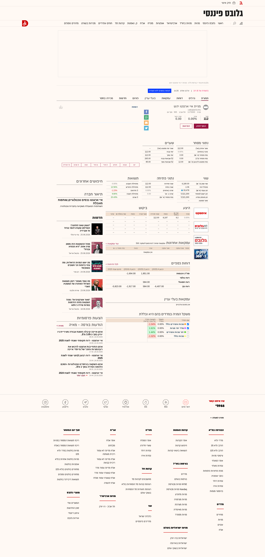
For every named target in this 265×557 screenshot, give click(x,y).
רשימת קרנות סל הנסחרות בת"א (136, 484)
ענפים (220, 524)
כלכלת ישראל (145, 516)
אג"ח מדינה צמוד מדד (105, 467)
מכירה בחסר (106, 98)
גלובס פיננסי (223, 13)
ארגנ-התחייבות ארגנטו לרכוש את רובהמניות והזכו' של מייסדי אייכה (85, 348)
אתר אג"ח (110, 440)
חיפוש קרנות (181, 445)
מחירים (220, 514)
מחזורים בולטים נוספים (68, 474)
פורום (135, 98)
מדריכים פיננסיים (143, 521)
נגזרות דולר (218, 481)
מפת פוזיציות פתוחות (213, 470)
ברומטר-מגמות (216, 491)
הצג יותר (81, 375)
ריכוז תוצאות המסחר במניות (66, 440)
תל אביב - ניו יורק (107, 506)
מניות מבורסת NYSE (177, 484)
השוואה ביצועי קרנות (177, 450)
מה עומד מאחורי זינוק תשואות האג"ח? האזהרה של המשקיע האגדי (76, 284)
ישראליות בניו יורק (178, 538)
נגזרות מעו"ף (217, 465)
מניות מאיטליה (180, 509)
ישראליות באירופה (178, 543)
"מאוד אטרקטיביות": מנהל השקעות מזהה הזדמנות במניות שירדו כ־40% (78, 302)
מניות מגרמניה (180, 499)
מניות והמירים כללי (175, 324)
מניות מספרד (181, 514)
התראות (186, 126)
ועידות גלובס (73, 518)
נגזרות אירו (218, 486)
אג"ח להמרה (109, 483)
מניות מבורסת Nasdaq (176, 489)
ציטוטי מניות (217, 455)
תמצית (204, 98)
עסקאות (166, 98)
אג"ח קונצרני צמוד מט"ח (104, 478)
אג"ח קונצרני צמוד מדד (104, 472)
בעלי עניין (150, 98)
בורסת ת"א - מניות (190, 83)
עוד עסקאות (113, 243)
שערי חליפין (145, 445)
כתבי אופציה (217, 476)
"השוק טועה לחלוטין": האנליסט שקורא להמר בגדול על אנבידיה (77, 228)
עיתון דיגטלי (73, 513)
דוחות (180, 98)
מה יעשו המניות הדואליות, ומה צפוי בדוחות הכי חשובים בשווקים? (76, 265)
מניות (220, 519)
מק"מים (111, 445)
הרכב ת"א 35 (217, 445)
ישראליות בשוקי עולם (177, 548)
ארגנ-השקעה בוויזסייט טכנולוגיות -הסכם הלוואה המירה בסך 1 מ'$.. (82, 365)
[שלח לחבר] (146, 122)
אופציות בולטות (72, 464)
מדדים (184, 474)
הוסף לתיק (201, 126)
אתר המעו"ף (217, 460)
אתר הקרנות (181, 440)
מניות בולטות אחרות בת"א (67, 459)
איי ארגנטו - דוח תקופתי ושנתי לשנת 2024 (81, 373)
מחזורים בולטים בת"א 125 (67, 469)
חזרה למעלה (218, 417)
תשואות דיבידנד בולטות (68, 479)
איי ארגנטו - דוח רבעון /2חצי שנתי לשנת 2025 (82, 356)
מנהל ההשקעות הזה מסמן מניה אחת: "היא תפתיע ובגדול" (78, 247)
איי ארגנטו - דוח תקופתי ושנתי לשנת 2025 (81, 340)
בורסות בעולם (180, 479)
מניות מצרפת (181, 504)
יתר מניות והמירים (175, 332)
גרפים (192, 98)
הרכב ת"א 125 (216, 450)
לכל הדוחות (113, 264)
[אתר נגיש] (25, 23)
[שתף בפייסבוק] (146, 112)
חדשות (122, 98)
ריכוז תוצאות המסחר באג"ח (66, 445)
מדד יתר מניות (177, 328)
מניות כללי (179, 336)
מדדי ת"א (218, 440)
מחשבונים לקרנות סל (141, 479)
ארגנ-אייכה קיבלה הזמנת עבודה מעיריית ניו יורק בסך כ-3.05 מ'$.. (80, 333)
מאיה (60, 325)
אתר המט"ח (145, 440)
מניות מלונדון (181, 494)
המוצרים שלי (73, 503)
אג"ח (221, 529)
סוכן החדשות (73, 508)
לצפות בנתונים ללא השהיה (159, 91)
